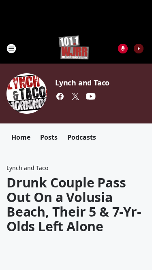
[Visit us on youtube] (91, 96)
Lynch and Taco (82, 82)
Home (20, 137)
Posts (49, 137)
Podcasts (81, 137)
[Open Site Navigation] (11, 48)
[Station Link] (73, 48)
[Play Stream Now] (138, 48)
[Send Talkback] (123, 48)
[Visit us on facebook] (60, 96)
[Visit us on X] (75, 96)
